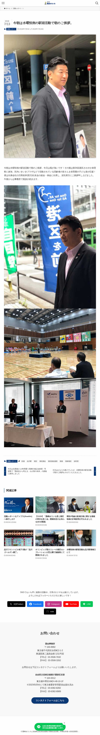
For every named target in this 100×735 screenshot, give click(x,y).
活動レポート (11, 29)
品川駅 (29, 461)
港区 (35, 461)
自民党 (76, 461)
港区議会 (42, 461)
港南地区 (68, 461)
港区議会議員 (52, 461)
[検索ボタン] (97, 3)
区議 (23, 461)
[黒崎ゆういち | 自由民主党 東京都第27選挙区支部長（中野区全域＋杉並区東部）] (50, 3)
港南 (61, 461)
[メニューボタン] (3, 3)
